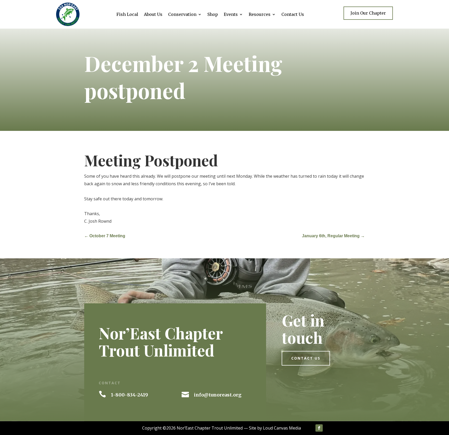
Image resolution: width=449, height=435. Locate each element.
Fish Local (127, 14)
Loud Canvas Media (282, 428)
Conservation (182, 14)
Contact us (305, 358)
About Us (153, 14)
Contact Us (292, 14)
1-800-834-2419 (129, 395)
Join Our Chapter (368, 13)
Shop (212, 14)
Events (231, 14)
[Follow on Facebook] (319, 428)
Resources (259, 14)
